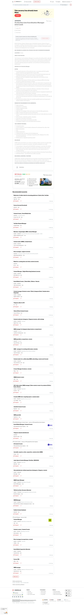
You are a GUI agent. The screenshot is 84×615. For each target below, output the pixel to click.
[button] (68, 590)
